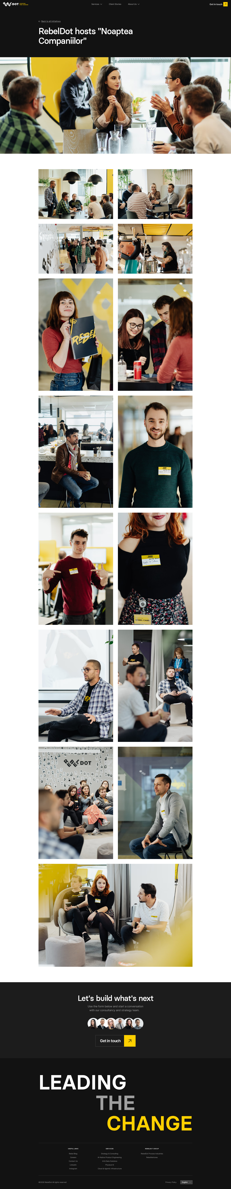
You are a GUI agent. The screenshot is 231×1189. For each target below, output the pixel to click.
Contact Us (73, 1161)
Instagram (73, 1169)
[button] (97, 4)
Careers (73, 1157)
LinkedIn (73, 1165)
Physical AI (109, 1165)
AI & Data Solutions (109, 1161)
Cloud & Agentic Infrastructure (110, 1169)
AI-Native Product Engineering (110, 1157)
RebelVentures (152, 1157)
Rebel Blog (73, 1154)
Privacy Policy (170, 1182)
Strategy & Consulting (109, 1154)
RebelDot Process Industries (152, 1154)
